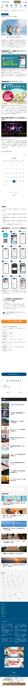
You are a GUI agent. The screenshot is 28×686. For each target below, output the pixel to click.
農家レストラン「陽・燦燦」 (7, 596)
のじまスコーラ (4, 594)
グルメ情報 (25, 7)
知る (9, 584)
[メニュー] (26, 2)
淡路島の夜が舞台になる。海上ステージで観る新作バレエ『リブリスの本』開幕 (7, 631)
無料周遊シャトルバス (13, 328)
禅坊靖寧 (15, 586)
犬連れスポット (16, 7)
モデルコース (21, 7)
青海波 (8, 387)
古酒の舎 (10, 586)
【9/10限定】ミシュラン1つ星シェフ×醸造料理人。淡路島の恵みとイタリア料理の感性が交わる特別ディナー (21, 640)
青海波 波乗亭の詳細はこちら (14, 374)
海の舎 (11, 594)
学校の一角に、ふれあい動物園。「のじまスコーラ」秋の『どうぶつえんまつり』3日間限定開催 (7, 626)
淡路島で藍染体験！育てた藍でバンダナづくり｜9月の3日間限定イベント (21, 631)
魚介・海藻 (4, 584)
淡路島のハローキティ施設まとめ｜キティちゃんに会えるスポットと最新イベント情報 (21, 635)
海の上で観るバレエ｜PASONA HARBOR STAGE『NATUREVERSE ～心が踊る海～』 (7, 640)
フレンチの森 (4, 586)
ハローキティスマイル (6, 588)
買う (12, 584)
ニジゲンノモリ (12, 598)
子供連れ (5, 387)
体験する (16, 584)
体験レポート (3, 610)
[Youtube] (14, 672)
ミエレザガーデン (5, 590)
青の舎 (20, 586)
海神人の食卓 (19, 598)
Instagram (3, 616)
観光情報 (11, 7)
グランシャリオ (16, 592)
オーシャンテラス (14, 588)
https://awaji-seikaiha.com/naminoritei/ (16, 339)
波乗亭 (22, 592)
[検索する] (22, 2)
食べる (3, 575)
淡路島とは (2, 7)
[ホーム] (1, 10)
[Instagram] (13, 672)
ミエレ (20, 588)
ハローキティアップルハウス (15, 590)
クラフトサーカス (5, 598)
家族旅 (12, 575)
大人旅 (8, 575)
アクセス (3, 614)
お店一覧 (7, 7)
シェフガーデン (16, 596)
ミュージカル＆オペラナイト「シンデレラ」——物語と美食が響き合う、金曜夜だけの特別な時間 (21, 626)
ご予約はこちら (15, 683)
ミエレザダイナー (21, 575)
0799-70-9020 (11, 336)
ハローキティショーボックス (7, 592)
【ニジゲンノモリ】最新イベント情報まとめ (7, 635)
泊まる (21, 584)
